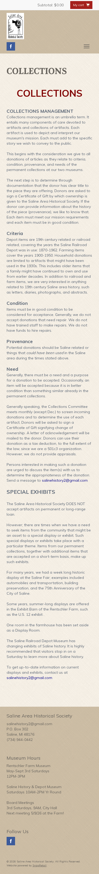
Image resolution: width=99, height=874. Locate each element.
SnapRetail (39, 865)
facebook (11, 46)
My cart (79, 5)
